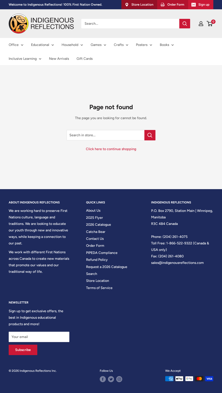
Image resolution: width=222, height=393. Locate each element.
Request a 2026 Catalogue (106, 267)
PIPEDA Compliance (102, 253)
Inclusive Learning (23, 59)
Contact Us (95, 239)
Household (70, 45)
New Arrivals (59, 59)
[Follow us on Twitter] (111, 379)
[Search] (184, 23)
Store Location (97, 281)
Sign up (203, 4)
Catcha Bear (95, 232)
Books (164, 45)
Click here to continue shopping (111, 149)
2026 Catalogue (98, 224)
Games (96, 45)
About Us (93, 210)
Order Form (95, 246)
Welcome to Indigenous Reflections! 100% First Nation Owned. (55, 4)
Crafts (119, 45)
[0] (209, 23)
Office (14, 45)
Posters (141, 45)
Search (91, 274)
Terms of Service (99, 288)
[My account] (201, 23)
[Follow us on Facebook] (103, 379)
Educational (40, 45)
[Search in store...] (149, 135)
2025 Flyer (94, 218)
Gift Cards (85, 59)
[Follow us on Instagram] (119, 379)
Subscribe (23, 350)
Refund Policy (97, 260)
